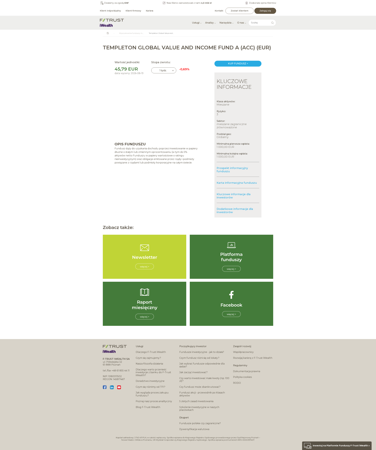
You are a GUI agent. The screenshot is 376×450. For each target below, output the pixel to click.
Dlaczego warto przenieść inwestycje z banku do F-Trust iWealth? (153, 372)
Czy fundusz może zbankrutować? (199, 386)
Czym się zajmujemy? (148, 358)
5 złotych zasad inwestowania (196, 401)
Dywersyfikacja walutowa (194, 429)
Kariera (149, 10)
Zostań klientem (239, 10)
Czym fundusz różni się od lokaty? (199, 358)
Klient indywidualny (110, 10)
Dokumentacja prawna (246, 371)
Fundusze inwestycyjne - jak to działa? (201, 352)
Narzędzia (225, 22)
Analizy (209, 22)
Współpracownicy (243, 352)
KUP (237, 64)
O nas (240, 22)
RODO (237, 383)
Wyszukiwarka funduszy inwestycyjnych (136, 33)
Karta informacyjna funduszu (237, 182)
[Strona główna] (112, 23)
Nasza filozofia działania (149, 363)
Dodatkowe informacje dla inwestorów (235, 210)
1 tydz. (163, 70)
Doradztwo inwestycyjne (150, 381)
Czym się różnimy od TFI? (150, 386)
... (114, 33)
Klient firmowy (133, 10)
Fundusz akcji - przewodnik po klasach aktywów (202, 394)
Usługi (195, 22)
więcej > (144, 266)
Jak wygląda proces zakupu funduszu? (152, 394)
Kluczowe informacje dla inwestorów (234, 196)
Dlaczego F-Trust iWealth (151, 352)
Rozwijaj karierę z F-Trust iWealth (252, 358)
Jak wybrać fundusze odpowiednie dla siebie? (202, 365)
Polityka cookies (242, 377)
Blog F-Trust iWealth (148, 407)
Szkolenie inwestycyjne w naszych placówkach (199, 408)
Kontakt (219, 10)
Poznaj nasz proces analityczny (154, 401)
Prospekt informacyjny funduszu (232, 170)
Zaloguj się (265, 10)
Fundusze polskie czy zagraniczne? (200, 423)
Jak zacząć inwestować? (193, 372)
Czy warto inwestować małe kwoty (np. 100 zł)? (204, 380)
